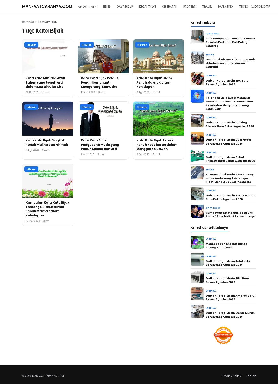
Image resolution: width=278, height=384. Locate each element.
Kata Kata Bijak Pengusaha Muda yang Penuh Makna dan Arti (100, 144)
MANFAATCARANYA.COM (47, 6)
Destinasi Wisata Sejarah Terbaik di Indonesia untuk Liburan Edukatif (230, 63)
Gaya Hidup (213, 207)
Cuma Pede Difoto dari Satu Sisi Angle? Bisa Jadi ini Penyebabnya (230, 214)
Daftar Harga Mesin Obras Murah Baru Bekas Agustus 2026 (230, 315)
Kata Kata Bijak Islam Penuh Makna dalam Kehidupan (154, 82)
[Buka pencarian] (252, 6)
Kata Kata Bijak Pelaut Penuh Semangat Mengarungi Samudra (99, 82)
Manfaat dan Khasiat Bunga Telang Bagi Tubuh (227, 245)
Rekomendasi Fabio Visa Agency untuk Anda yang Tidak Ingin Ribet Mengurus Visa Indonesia (230, 178)
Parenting (212, 33)
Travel (210, 54)
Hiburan (31, 44)
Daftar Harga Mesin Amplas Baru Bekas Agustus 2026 (230, 297)
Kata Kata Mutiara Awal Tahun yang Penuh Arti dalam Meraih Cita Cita (45, 82)
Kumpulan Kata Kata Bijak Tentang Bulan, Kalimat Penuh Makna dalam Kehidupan (47, 209)
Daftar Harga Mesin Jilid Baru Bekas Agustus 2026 (227, 280)
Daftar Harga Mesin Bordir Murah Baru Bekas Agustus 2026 (230, 197)
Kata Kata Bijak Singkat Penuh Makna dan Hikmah (47, 142)
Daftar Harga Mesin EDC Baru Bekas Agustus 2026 (227, 82)
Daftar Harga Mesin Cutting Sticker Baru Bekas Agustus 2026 (230, 124)
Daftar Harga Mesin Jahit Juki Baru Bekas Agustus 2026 (228, 263)
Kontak (251, 376)
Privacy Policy (231, 376)
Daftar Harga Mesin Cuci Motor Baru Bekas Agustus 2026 (228, 141)
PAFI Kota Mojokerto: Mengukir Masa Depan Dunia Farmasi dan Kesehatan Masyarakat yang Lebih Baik (229, 103)
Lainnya (211, 75)
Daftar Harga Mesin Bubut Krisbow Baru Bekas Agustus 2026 (230, 159)
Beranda (28, 22)
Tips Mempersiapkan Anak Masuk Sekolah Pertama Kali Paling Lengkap (230, 42)
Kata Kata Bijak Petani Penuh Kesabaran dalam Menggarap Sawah (156, 144)
